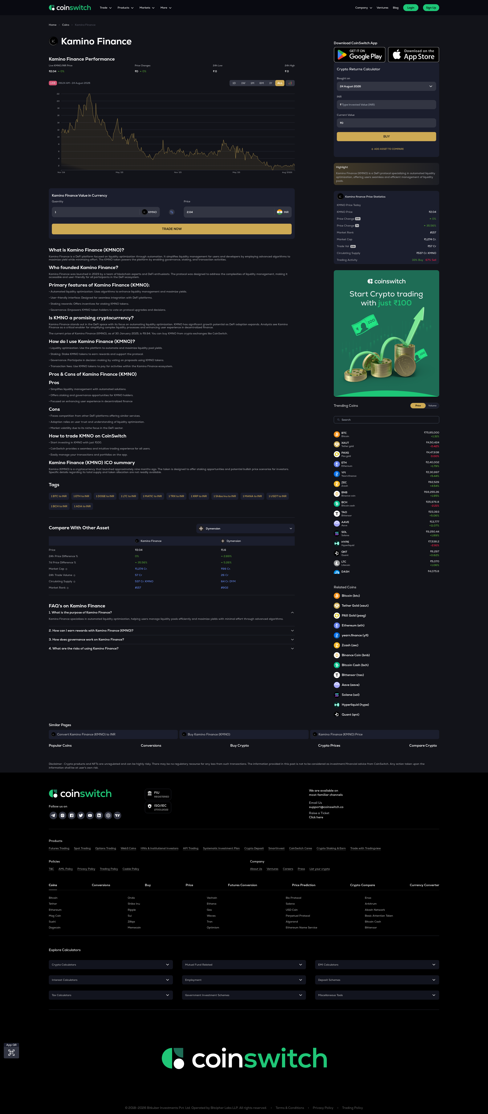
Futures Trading (59, 848)
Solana (290, 903)
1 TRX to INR (176, 496)
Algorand (292, 921)
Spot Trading (82, 848)
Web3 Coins (128, 848)
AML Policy (66, 869)
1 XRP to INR (199, 496)
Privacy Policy (86, 869)
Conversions (101, 885)
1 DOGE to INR (105, 496)
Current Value (346, 115)
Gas (209, 909)
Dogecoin (55, 927)
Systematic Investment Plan (221, 848)
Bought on (343, 78)
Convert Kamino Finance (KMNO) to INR (86, 734)
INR (339, 96)
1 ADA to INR (82, 506)
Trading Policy (109, 869)
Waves (211, 915)
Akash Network (375, 909)
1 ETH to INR (81, 496)
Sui (130, 915)
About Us (256, 869)
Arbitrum (371, 903)
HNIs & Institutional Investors (159, 848)
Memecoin (134, 927)
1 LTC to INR (128, 496)
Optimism (213, 927)
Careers (288, 869)
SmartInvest (276, 848)
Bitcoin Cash (373, 921)
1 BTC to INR (59, 496)
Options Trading (105, 848)
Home (52, 24)
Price (189, 885)
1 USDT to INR (278, 496)
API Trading (190, 848)
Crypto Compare (362, 885)
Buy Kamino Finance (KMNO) (209, 734)
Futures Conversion (242, 885)
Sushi (52, 921)
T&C (51, 869)
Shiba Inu (134, 903)
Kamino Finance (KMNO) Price (341, 734)
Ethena (211, 903)
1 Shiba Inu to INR (225, 496)
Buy (148, 885)
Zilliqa (131, 921)
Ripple (132, 909)
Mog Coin (55, 915)
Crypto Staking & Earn (331, 848)
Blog (396, 7)
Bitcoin (53, 897)
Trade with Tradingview (365, 848)
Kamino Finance (85, 24)
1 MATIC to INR (152, 496)
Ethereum (55, 909)
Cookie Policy (131, 869)
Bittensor (371, 927)
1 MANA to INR (252, 496)
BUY (386, 137)
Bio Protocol (293, 897)
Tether (53, 903)
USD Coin (292, 909)
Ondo (131, 897)
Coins (65, 24)
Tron (210, 921)
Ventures (382, 7)
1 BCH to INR (59, 506)
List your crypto (320, 869)
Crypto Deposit (254, 848)
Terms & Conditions (290, 1108)
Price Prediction (303, 885)
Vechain (212, 897)
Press (301, 869)
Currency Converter (424, 885)
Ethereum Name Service (301, 927)
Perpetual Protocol (298, 915)
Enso (368, 897)
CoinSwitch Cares (300, 848)
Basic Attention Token (379, 915)
